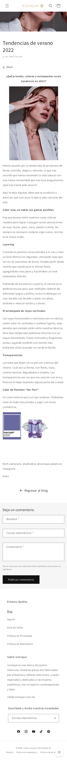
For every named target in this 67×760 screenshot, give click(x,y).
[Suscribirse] (55, 718)
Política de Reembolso (20, 644)
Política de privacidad (50, 752)
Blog (9, 611)
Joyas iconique (30, 748)
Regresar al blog (36, 490)
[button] (7, 6)
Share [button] (9, 67)
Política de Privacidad (19, 635)
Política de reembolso (26, 752)
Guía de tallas (15, 627)
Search (11, 619)
